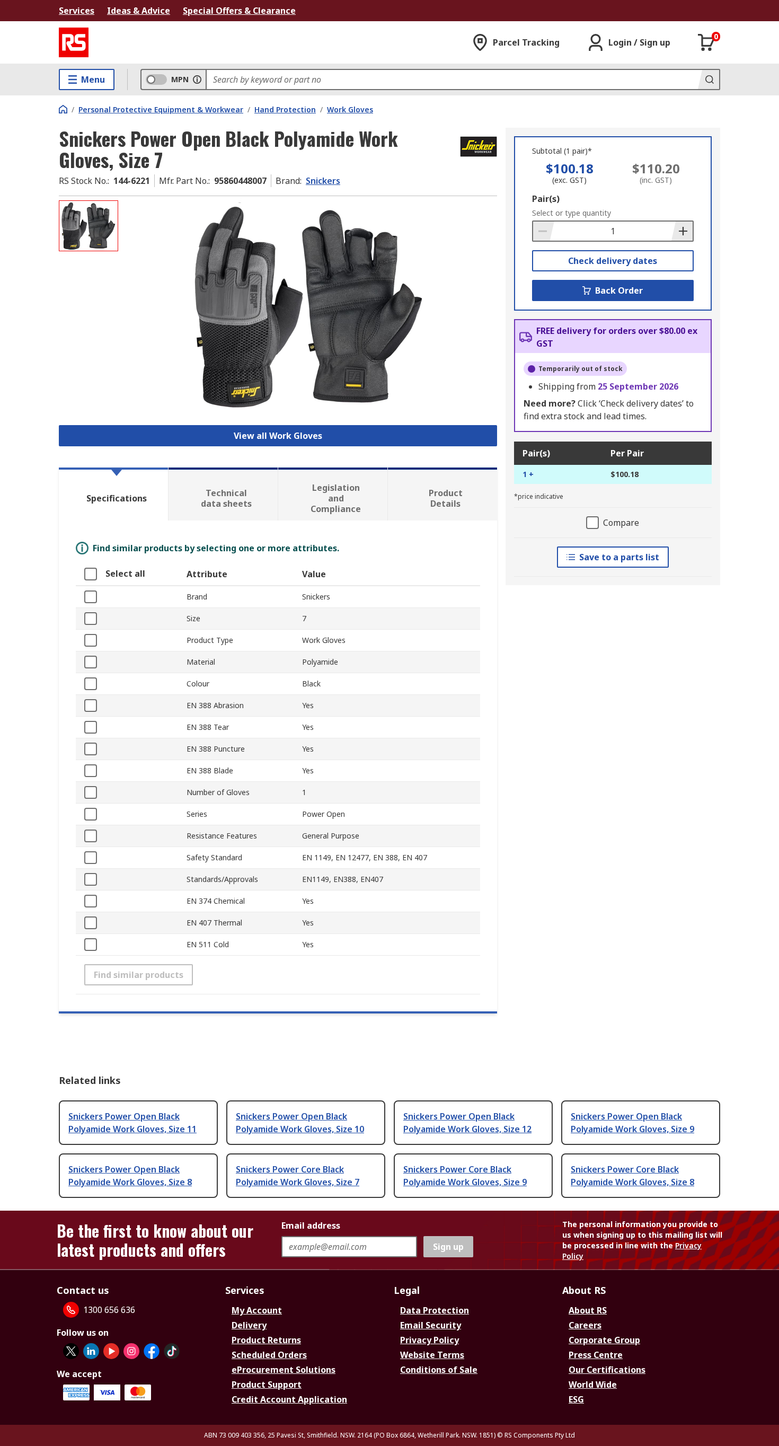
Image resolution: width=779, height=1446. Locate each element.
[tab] (113, 494)
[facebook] (152, 1351)
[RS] (73, 42)
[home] (63, 109)
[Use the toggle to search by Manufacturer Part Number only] (197, 79)
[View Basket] (706, 42)
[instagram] (131, 1351)
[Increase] (682, 231)
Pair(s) (546, 199)
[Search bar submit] (708, 79)
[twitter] (71, 1351)
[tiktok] (172, 1351)
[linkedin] (91, 1351)
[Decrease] (543, 231)
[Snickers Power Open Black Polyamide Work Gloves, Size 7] (309, 306)
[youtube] (111, 1351)
